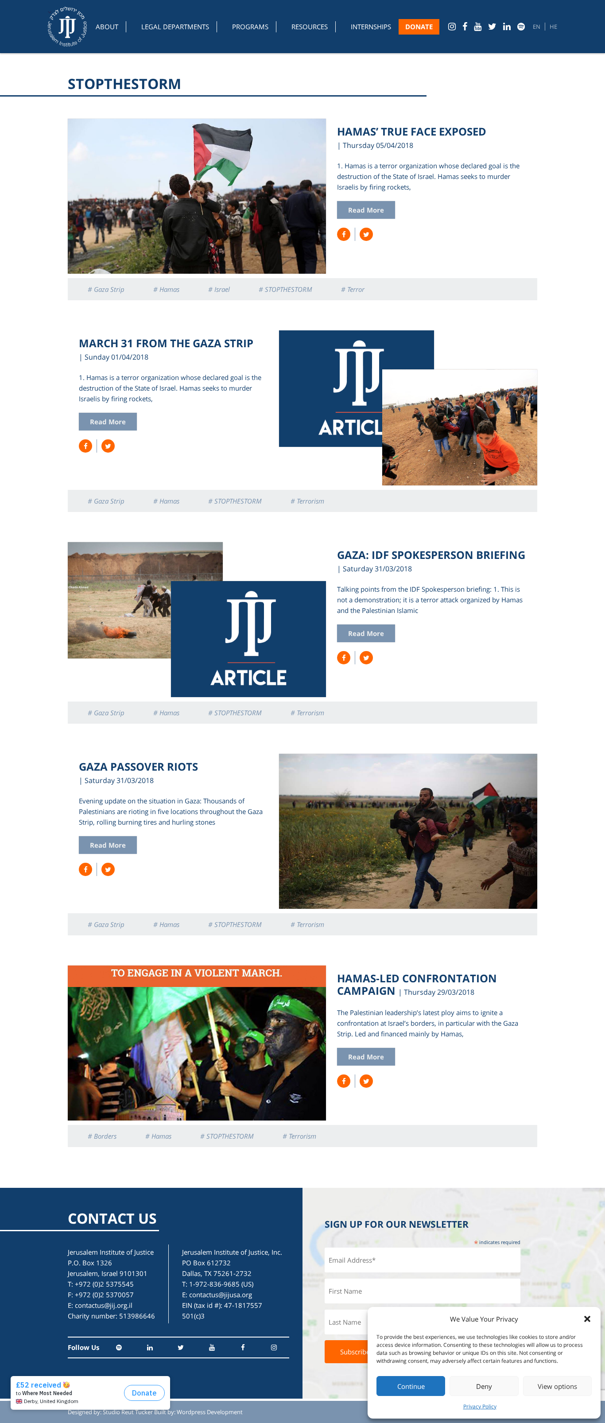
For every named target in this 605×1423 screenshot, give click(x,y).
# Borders (102, 1136)
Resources (309, 26)
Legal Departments (175, 26)
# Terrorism (307, 500)
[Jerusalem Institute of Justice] (67, 27)
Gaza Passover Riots (138, 766)
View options (557, 1386)
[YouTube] (477, 26)
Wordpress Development (210, 1412)
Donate (419, 26)
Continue (411, 1386)
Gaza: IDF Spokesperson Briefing (431, 554)
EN (536, 27)
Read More (366, 210)
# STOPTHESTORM (285, 289)
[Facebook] (464, 26)
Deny (484, 1386)
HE (553, 27)
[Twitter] (492, 26)
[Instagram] (452, 26)
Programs (250, 26)
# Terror (353, 289)
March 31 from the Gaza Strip (166, 343)
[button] (587, 1318)
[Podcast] (521, 26)
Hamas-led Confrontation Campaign (417, 984)
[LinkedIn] (507, 26)
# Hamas (166, 289)
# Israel (219, 289)
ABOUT (107, 26)
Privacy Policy (479, 1406)
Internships (371, 26)
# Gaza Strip (106, 289)
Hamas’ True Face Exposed (411, 131)
